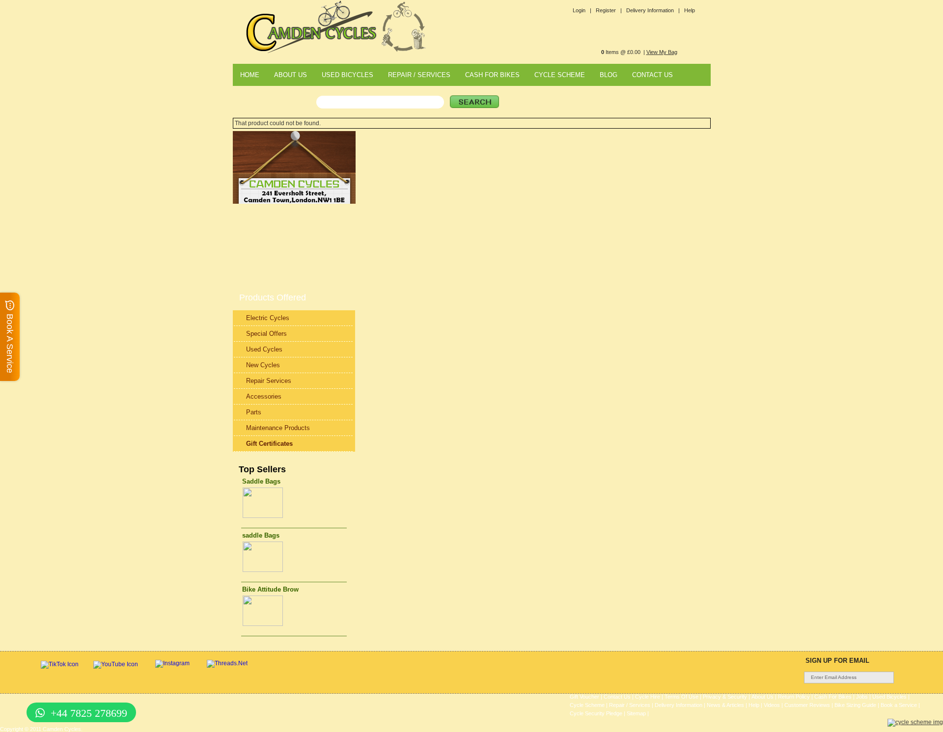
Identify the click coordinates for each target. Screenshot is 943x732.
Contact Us (617, 697)
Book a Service (899, 705)
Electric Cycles (267, 318)
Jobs (862, 697)
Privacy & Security (725, 697)
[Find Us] (294, 201)
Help (689, 10)
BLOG (608, 75)
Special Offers (266, 333)
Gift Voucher (584, 697)
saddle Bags (260, 535)
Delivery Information (678, 705)
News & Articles (725, 705)
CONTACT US (652, 75)
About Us (762, 697)
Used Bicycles (889, 697)
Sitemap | (638, 713)
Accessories (263, 396)
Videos (772, 705)
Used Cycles (264, 349)
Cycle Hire (647, 697)
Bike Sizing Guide (855, 705)
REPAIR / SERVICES (419, 75)
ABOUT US (290, 75)
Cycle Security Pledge (596, 713)
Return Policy (794, 697)
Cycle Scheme (587, 705)
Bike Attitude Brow (270, 589)
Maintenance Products (278, 428)
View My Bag (661, 52)
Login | (582, 10)
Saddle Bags (261, 481)
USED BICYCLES (347, 75)
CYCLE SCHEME (559, 75)
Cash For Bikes (833, 697)
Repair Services (268, 380)
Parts (253, 412)
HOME (249, 75)
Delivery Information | (653, 10)
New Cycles (263, 365)
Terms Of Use (681, 697)
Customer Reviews (807, 705)
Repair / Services (629, 705)
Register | (609, 10)
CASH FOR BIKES (492, 75)
